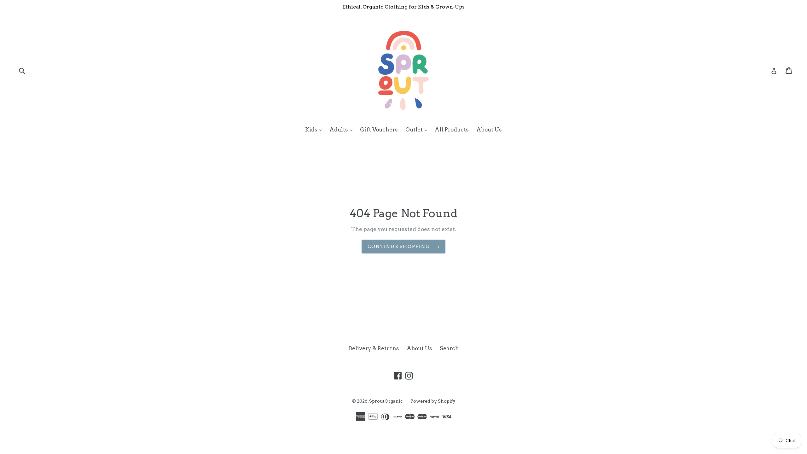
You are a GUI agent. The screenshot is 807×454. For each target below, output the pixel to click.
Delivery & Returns (373, 348)
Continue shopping (399, 246)
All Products (452, 129)
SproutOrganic (386, 401)
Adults (342, 129)
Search (449, 348)
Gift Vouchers (379, 129)
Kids (315, 129)
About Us (489, 129)
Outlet (417, 129)
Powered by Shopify (433, 401)
